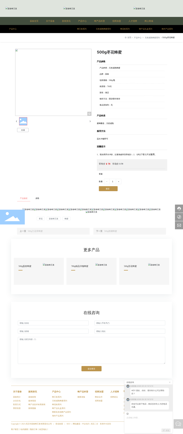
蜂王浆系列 (82, 29)
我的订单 (33, 429)
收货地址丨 (44, 429)
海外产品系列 (167, 29)
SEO (68, 424)
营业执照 (59, 424)
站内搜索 (24, 429)
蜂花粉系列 (125, 29)
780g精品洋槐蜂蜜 (79, 266)
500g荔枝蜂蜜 (24, 266)
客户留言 (15, 429)
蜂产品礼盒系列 (145, 29)
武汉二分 (94, 424)
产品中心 (137, 37)
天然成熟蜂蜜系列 (103, 29)
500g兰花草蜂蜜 (35, 231)
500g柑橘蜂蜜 (110, 231)
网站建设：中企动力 (81, 424)
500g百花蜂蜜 (130, 266)
